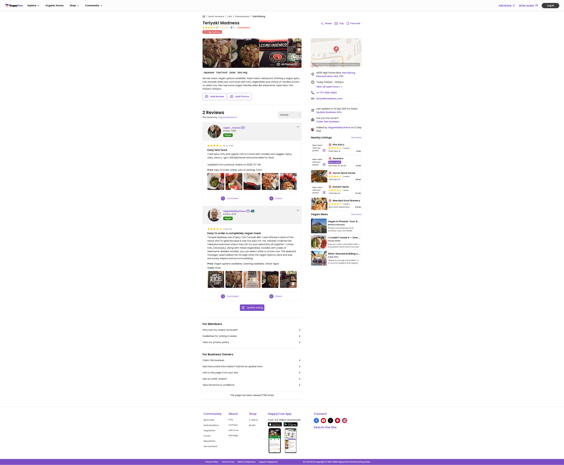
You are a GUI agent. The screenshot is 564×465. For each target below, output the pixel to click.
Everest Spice (341, 186)
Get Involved (210, 446)
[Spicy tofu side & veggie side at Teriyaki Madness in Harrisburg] (233, 181)
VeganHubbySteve (227, 117)
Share (328, 23)
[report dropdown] (298, 127)
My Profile (209, 419)
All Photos (289, 64)
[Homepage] (14, 5)
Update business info (329, 112)
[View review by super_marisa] (214, 131)
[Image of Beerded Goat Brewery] (319, 204)
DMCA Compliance (246, 462)
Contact (233, 424)
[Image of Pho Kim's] (319, 148)
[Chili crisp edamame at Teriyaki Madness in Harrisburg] (215, 181)
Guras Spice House (344, 173)
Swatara (338, 158)
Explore (31, 5)
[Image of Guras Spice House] (319, 176)
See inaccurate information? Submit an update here (233, 366)
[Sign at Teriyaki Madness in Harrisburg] (215, 279)
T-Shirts (253, 419)
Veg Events (209, 430)
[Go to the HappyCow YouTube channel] (323, 420)
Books (252, 425)
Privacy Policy (211, 462)
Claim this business (213, 360)
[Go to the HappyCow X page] (330, 420)
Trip (341, 23)
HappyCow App (280, 414)
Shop (73, 5)
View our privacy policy (216, 342)
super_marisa (232, 127)
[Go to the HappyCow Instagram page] (344, 420)
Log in (550, 5)
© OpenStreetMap (340, 64)
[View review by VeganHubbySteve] (214, 215)
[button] (336, 49)
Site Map (233, 435)
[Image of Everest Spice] (319, 190)
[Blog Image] (319, 226)
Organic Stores (54, 5)
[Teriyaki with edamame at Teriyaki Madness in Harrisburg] (233, 279)
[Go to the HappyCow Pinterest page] (337, 420)
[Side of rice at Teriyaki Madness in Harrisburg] (252, 181)
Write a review (335, 162)
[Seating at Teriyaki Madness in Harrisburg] (288, 279)
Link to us (234, 430)
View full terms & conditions (218, 385)
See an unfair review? (215, 378)
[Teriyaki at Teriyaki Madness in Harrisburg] (270, 279)
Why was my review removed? (220, 330)
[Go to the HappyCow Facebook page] (316, 420)
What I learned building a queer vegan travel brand (358, 253)
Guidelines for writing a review (220, 336)
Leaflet (316, 64)
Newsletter (209, 441)
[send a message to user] (243, 128)
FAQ (231, 419)
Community (92, 5)
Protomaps (325, 64)
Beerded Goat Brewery (346, 200)
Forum (207, 435)
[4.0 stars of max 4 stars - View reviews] (208, 27)
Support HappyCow (268, 462)
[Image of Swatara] (319, 162)
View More (356, 137)
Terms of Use (228, 462)
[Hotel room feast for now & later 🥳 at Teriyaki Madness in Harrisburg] (288, 181)
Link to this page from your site (220, 372)
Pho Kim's (338, 144)
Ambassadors (211, 425)
